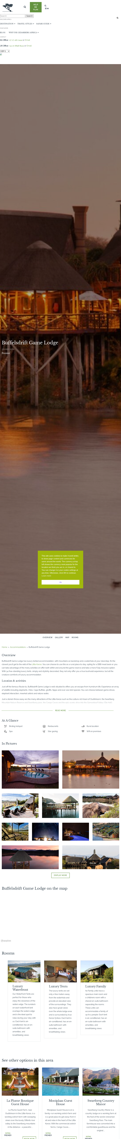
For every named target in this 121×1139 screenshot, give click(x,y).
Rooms (75, 637)
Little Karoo (37, 664)
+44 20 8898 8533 (16, 46)
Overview (48, 637)
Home (4, 647)
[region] (60, 919)
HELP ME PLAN (35, 7)
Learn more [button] (46, 576)
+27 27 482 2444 (15, 40)
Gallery (59, 637)
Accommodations (18, 647)
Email (27, 40)
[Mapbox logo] (6, 940)
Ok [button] (60, 582)
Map (67, 637)
